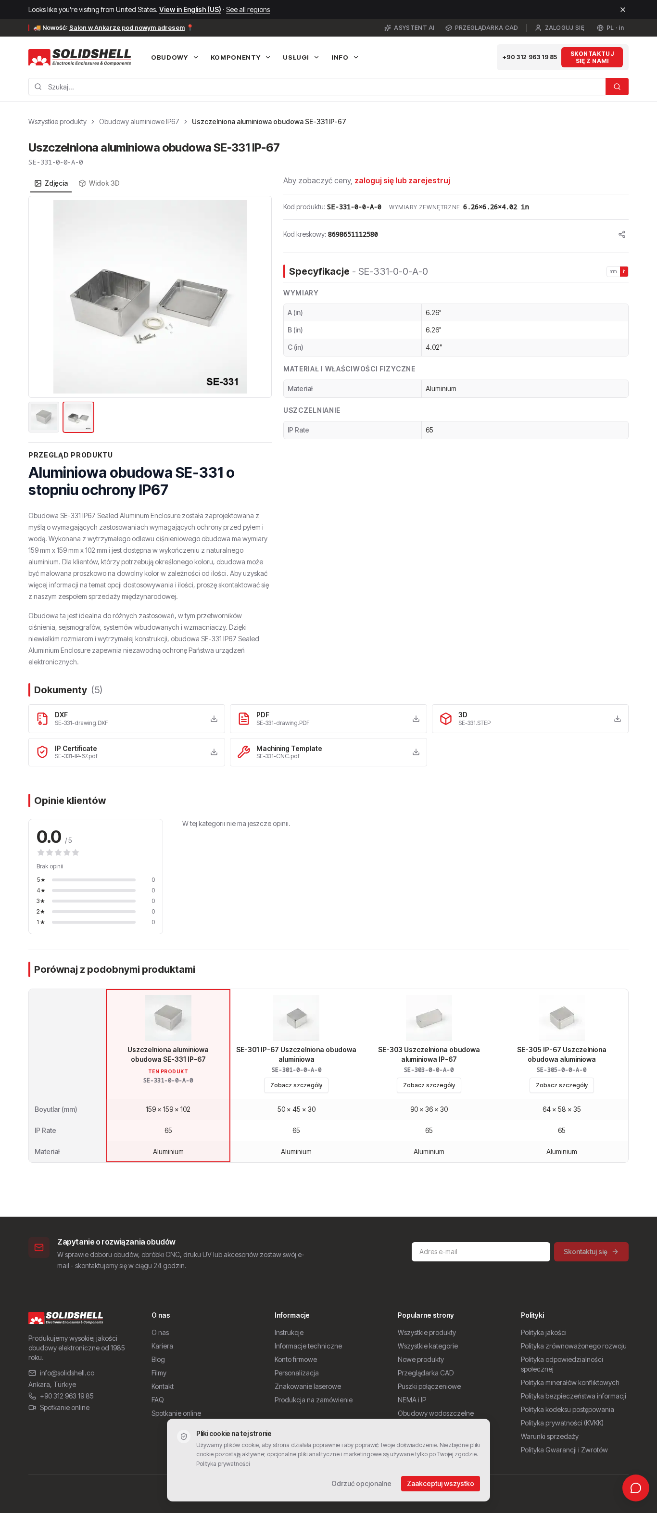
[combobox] (317, 86)
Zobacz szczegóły (296, 1085)
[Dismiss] (623, 9)
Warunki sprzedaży (550, 1436)
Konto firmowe (296, 1359)
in (624, 271)
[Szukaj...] (617, 86)
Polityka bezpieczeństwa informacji (573, 1396)
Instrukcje (289, 1332)
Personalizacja (297, 1373)
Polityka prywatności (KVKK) (562, 1423)
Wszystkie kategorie (428, 1346)
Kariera (162, 1346)
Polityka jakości (544, 1332)
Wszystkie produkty (57, 121)
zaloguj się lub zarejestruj (402, 180)
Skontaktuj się (585, 1251)
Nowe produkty (421, 1359)
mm (613, 271)
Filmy (159, 1373)
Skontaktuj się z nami (592, 57)
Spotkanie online (64, 1407)
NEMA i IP (412, 1400)
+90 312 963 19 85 (530, 57)
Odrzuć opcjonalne (361, 1483)
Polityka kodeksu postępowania (567, 1409)
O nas (160, 1332)
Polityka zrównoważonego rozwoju (574, 1346)
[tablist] (77, 183)
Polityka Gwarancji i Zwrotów (564, 1450)
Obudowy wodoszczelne (436, 1413)
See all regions (248, 9)
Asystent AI (414, 27)
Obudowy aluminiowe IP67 (139, 121)
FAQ (158, 1400)
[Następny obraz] (258, 296)
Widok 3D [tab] (104, 183)
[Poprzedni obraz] (41, 296)
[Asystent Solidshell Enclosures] (635, 1488)
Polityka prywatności (223, 1463)
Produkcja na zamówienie (314, 1400)
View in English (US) (190, 9)
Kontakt (163, 1386)
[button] (150, 297)
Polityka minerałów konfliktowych (570, 1382)
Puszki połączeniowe (429, 1386)
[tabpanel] (150, 315)
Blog (158, 1359)
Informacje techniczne (308, 1346)
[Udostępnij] (622, 234)
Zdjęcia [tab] (56, 183)
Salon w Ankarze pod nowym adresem (127, 27)
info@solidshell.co (67, 1373)
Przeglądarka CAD (486, 27)
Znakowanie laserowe (308, 1386)
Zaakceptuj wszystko (440, 1483)
